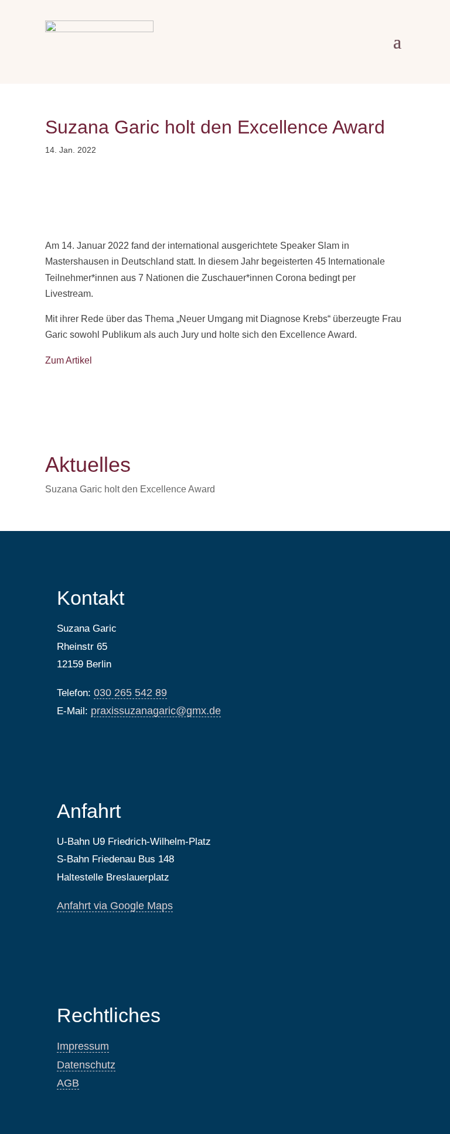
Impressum (83, 1046)
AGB (68, 1083)
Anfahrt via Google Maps (115, 906)
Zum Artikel (68, 360)
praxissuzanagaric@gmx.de (156, 711)
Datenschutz (86, 1065)
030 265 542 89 (130, 692)
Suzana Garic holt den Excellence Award (130, 489)
